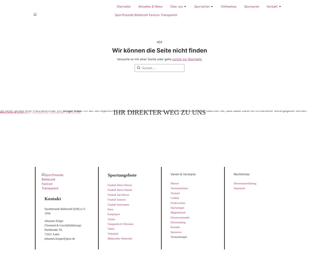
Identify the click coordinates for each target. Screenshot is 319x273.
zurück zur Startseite (187, 59)
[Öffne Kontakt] (280, 6)
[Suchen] (138, 68)
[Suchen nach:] (159, 68)
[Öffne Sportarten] (211, 6)
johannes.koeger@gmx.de (59, 238)
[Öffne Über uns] (185, 6)
